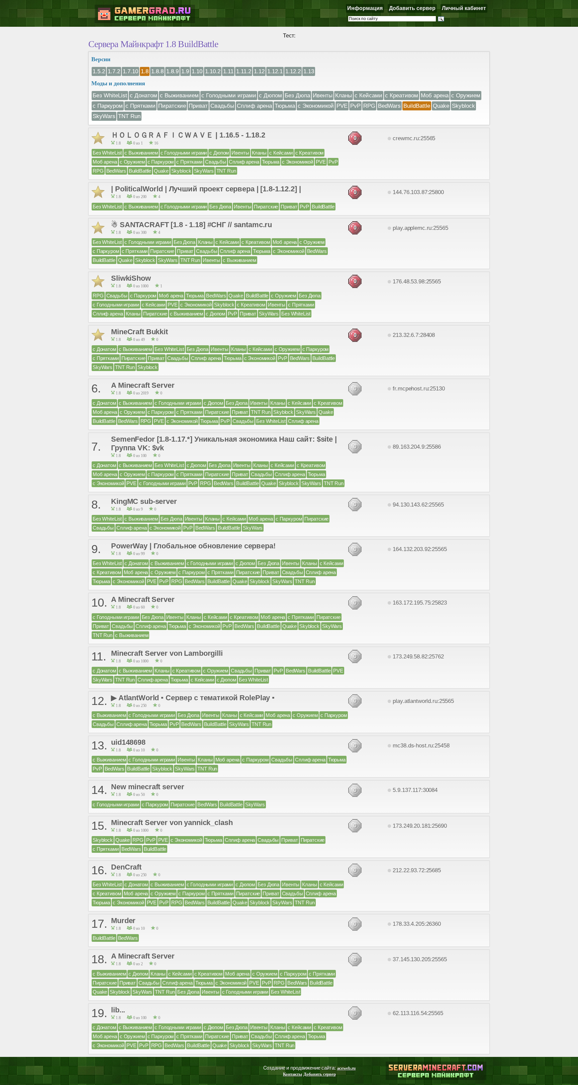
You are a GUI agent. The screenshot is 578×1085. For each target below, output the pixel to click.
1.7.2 (114, 71)
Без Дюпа (297, 95)
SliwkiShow (131, 278)
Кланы (343, 95)
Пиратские (172, 105)
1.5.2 (99, 71)
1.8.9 (172, 71)
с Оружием (465, 95)
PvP (355, 105)
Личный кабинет (464, 8)
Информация (365, 8)
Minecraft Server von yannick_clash (171, 822)
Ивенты (322, 95)
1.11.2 (243, 71)
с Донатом (143, 95)
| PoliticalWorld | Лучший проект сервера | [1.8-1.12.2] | (206, 189)
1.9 (185, 71)
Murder (123, 920)
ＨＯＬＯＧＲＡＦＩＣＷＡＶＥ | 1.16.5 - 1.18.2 (188, 135)
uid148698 (128, 742)
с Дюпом (270, 95)
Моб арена (435, 95)
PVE (342, 105)
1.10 (197, 71)
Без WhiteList (110, 95)
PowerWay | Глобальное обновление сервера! (193, 546)
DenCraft (126, 867)
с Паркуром (108, 105)
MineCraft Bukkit (139, 332)
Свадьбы (222, 105)
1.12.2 (293, 71)
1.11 (228, 71)
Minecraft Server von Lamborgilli (167, 653)
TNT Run (129, 116)
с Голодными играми (228, 95)
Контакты (292, 1074)
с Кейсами (368, 95)
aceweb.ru (346, 1068)
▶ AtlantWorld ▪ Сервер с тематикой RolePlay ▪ (193, 698)
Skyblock (463, 105)
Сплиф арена (254, 105)
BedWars (389, 105)
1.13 (308, 71)
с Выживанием (179, 95)
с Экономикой (316, 105)
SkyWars (104, 116)
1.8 (145, 71)
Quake (441, 105)
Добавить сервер (412, 8)
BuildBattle (416, 105)
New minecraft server (147, 787)
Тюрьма (285, 105)
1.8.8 (157, 71)
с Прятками (140, 105)
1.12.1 (275, 71)
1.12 (259, 71)
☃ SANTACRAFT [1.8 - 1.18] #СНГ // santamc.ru (191, 224)
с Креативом (401, 95)
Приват (198, 105)
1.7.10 (130, 71)
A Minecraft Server (143, 385)
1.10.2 (212, 71)
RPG (369, 105)
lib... (118, 1010)
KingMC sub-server (144, 501)
